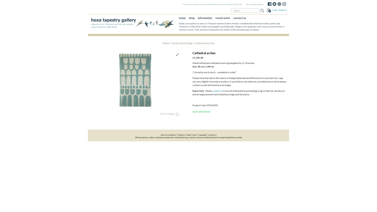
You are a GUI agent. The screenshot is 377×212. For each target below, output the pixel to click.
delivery (181, 135)
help (188, 135)
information (205, 18)
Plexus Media (236, 137)
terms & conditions (168, 135)
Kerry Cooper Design (222, 137)
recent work (222, 18)
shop (192, 18)
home (182, 18)
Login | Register (279, 10)
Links (194, 135)
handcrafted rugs (182, 43)
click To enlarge (167, 114)
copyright (202, 135)
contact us (239, 18)
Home (165, 43)
